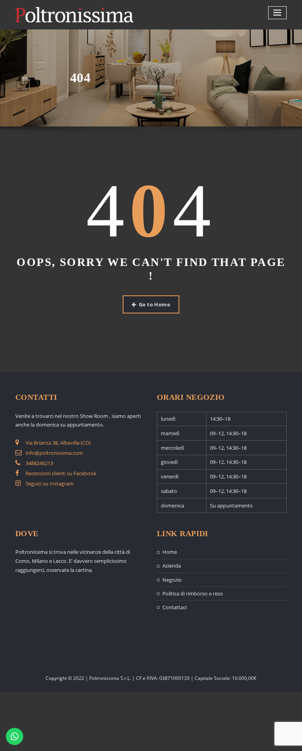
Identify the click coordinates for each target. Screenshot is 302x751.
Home (169, 551)
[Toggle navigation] (277, 12)
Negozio (172, 579)
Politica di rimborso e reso (192, 593)
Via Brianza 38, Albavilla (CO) (58, 442)
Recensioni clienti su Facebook (61, 473)
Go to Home (155, 304)
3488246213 (39, 463)
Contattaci (174, 607)
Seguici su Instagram (50, 483)
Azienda (171, 565)
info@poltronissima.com (54, 452)
